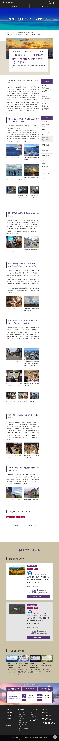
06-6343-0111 (45, 695)
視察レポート (22, 726)
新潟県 (17, 517)
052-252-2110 (30, 697)
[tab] (56, 2)
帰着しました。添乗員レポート (23, 729)
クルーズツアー (10, 715)
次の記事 (29, 526)
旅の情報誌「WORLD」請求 (46, 719)
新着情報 (8, 725)
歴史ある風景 (22, 714)
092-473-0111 (45, 697)
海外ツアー (9, 710)
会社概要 (9, 720)
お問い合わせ (15, 689)
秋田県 (13, 517)
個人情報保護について (27, 737)
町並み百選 (21, 718)
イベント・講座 (34, 710)
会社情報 (8, 718)
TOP (7, 32)
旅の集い (33, 712)
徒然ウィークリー (23, 720)
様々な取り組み (11, 722)
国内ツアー (9, 712)
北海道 (8, 517)
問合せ (50, 3)
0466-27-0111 (45, 700)
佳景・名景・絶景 (23, 722)
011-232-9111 (30, 700)
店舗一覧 (47, 689)
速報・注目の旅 (22, 724)
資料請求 (31, 689)
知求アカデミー (34, 716)
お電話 (53, 3)
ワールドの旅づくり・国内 (34, 720)
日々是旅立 (21, 716)
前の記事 (16, 526)
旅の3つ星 (21, 712)
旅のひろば (13, 32)
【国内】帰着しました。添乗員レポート (28, 32)
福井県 (22, 517)
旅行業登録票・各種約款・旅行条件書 (40, 737)
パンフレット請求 (46, 715)
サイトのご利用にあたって (17, 737)
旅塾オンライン (34, 714)
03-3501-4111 (30, 695)
